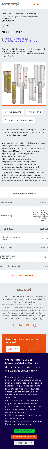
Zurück (9, 25)
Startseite (6, 14)
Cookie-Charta (34, 421)
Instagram (34, 325)
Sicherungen (33, 14)
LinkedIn (20, 325)
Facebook (13, 325)
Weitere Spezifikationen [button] (22, 275)
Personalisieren (24, 443)
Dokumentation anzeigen (21, 120)
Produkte (19, 14)
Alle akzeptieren (24, 430)
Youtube (27, 325)
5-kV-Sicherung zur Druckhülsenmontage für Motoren (20, 18)
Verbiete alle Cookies (24, 437)
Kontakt (37, 112)
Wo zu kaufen (15, 112)
